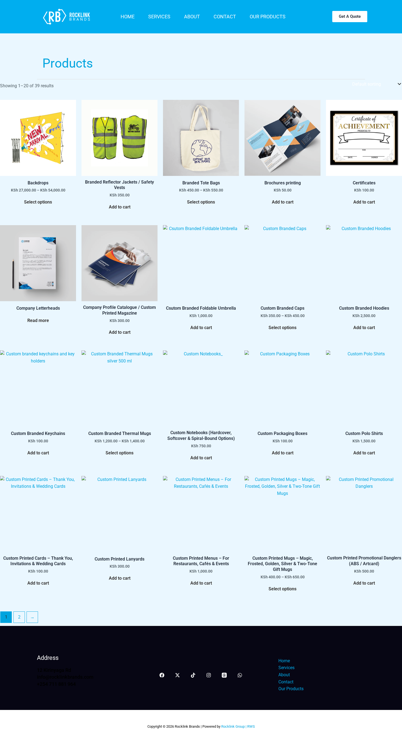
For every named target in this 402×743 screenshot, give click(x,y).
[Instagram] (208, 675)
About (192, 16)
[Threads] (224, 675)
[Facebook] (161, 675)
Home (128, 16)
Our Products (268, 16)
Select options (38, 202)
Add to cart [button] (119, 207)
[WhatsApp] (239, 675)
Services (159, 16)
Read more (38, 320)
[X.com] (177, 675)
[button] (349, 16)
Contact (225, 16)
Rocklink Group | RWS (237, 726)
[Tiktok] (193, 675)
